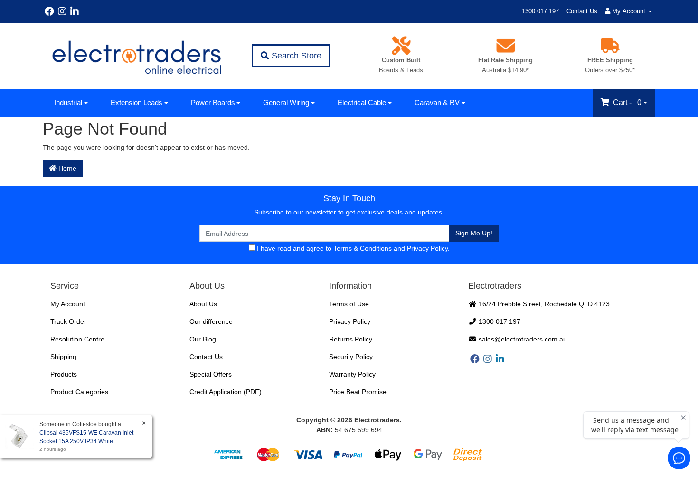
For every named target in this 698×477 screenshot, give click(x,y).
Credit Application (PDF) (225, 392)
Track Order (68, 321)
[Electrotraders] (136, 56)
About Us (203, 304)
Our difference (211, 321)
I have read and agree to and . (352, 248)
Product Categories (79, 392)
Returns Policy (350, 339)
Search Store (295, 55)
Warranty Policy (352, 374)
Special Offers (210, 374)
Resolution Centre (77, 339)
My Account (67, 304)
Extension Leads (136, 102)
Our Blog (202, 339)
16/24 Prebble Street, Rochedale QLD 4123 (543, 304)
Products (63, 374)
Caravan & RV (437, 102)
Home (66, 168)
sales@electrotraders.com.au (522, 339)
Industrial (68, 102)
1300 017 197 (540, 11)
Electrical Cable (362, 102)
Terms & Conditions (362, 248)
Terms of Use (349, 304)
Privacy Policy (427, 248)
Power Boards (213, 102)
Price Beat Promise (358, 392)
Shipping (63, 356)
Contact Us (581, 11)
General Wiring (286, 102)
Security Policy (351, 356)
